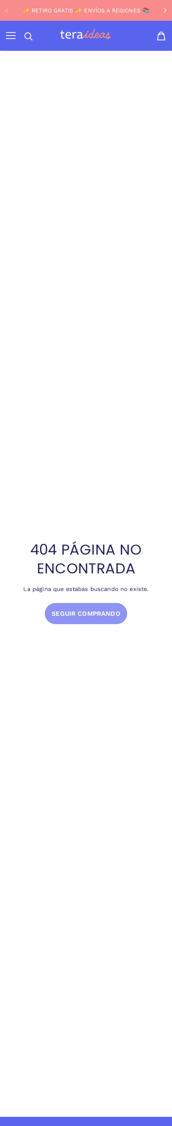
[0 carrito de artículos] (161, 36)
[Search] (28, 36)
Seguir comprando (86, 613)
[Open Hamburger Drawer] (11, 36)
